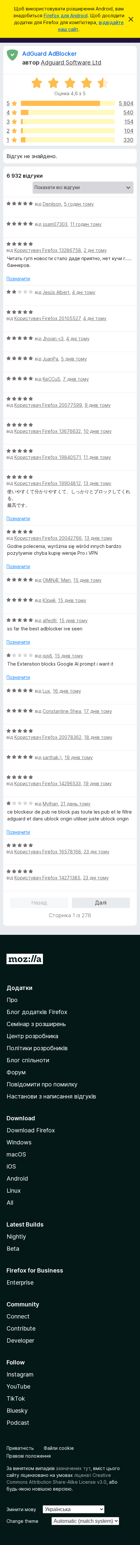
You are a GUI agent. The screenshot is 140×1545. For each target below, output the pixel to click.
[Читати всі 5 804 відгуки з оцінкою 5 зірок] (68, 103)
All (10, 1202)
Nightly (16, 1236)
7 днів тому (76, 379)
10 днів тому (97, 431)
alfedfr (50, 620)
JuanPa (50, 358)
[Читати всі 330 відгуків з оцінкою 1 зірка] (68, 139)
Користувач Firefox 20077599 (48, 405)
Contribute (21, 1328)
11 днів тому (97, 457)
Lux (46, 691)
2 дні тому (95, 250)
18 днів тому (98, 737)
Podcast (18, 1422)
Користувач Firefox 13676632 (47, 431)
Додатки (20, 987)
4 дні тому (83, 292)
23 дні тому (96, 851)
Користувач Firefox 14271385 (47, 877)
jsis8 (47, 655)
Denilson (52, 204)
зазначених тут (73, 1468)
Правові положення (29, 1456)
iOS (11, 1166)
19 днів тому (78, 757)
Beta (13, 1248)
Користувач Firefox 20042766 (48, 538)
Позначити (18, 278)
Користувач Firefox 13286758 (47, 250)
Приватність (20, 1448)
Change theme (22, 1521)
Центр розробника (32, 1036)
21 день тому (76, 803)
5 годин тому (79, 204)
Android (17, 1178)
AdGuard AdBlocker (49, 53)
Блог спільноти (28, 1060)
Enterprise (20, 1282)
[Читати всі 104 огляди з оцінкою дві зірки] (68, 130)
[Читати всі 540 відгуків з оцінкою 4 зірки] (68, 112)
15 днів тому (87, 580)
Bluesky (17, 1410)
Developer (20, 1340)
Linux (14, 1190)
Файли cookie (59, 1448)
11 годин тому (86, 224)
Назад (39, 902)
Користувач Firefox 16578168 (47, 851)
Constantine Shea (62, 711)
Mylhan (50, 803)
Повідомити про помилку (42, 1084)
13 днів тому (97, 483)
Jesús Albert (56, 292)
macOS (16, 1154)
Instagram (20, 1374)
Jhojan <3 (53, 338)
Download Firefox (31, 1130)
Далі (100, 902)
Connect (18, 1316)
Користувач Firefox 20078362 (47, 737)
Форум (16, 1072)
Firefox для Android (66, 15)
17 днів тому (98, 711)
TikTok (16, 1398)
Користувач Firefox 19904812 (47, 483)
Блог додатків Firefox (37, 1011)
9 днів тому (98, 405)
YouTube (18, 1386)
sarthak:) (52, 757)
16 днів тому (67, 691)
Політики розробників (37, 1048)
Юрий (49, 600)
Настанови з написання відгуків (51, 1096)
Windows (19, 1142)
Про (12, 999)
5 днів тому (74, 358)
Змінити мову (21, 1509)
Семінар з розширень (36, 1024)
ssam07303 (55, 224)
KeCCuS (51, 379)
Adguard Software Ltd (71, 62)
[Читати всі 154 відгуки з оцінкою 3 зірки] (68, 121)
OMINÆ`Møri (57, 580)
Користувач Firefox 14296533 (47, 783)
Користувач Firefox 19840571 (47, 457)
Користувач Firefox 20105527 (47, 318)
